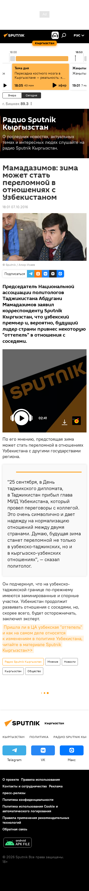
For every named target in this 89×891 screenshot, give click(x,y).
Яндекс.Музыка (73, 419)
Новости (70, 661)
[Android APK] (17, 843)
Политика (38, 737)
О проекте (10, 779)
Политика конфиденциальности (27, 799)
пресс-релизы (13, 793)
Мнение (52, 661)
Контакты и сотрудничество (24, 786)
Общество (34, 671)
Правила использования (40, 779)
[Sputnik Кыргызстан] (14, 37)
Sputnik (11, 265)
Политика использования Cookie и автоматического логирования (30, 808)
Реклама (56, 786)
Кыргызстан (13, 671)
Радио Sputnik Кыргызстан (23, 661)
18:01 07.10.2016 (15, 207)
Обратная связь (14, 829)
